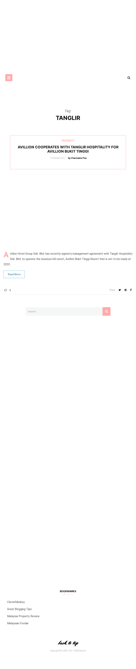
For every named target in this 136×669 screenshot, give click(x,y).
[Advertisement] (68, 25)
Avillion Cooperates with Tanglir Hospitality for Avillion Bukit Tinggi (68, 149)
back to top (68, 643)
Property (68, 140)
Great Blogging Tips (19, 609)
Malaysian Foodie (18, 623)
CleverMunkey (16, 602)
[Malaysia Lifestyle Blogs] (68, 538)
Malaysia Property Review (23, 616)
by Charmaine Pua (77, 158)
